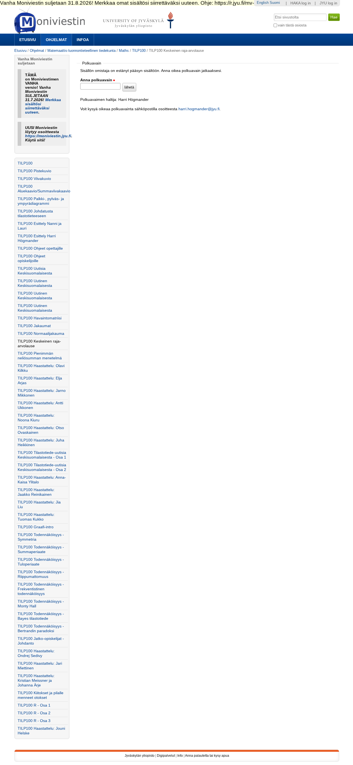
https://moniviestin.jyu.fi (48, 136)
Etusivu (27, 39)
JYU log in (328, 3)
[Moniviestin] (95, 31)
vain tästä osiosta (292, 25)
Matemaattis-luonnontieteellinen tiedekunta (81, 51)
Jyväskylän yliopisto (139, 756)
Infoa (83, 39)
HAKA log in (300, 3)
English (263, 3)
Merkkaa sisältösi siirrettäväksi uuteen (43, 106)
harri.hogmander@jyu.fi (199, 109)
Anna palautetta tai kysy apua (207, 756)
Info (180, 756)
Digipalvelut (166, 756)
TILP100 (139, 51)
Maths (124, 51)
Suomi (275, 3)
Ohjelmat (56, 39)
